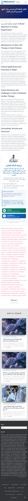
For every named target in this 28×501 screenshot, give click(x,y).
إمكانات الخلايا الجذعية (14, 269)
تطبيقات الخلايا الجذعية (5, 258)
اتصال (5, 487)
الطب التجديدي (19, 241)
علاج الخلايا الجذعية (16, 286)
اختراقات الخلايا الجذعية (5, 260)
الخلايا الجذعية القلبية (15, 230)
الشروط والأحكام (14, 497)
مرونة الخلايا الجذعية (5, 269)
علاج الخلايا (19, 289)
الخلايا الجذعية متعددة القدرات (6, 247)
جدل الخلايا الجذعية (14, 260)
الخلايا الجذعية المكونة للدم (12, 239)
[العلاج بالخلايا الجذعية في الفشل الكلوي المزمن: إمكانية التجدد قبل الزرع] (14, 326)
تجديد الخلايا (22, 230)
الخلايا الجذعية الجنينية (5, 237)
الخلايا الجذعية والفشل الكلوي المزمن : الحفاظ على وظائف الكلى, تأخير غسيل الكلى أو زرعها (13, 407)
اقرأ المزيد (8, 347)
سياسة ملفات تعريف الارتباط (10, 494)
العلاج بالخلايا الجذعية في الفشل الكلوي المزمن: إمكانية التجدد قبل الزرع (12, 340)
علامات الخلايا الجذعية (13, 267)
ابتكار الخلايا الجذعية (5, 267)
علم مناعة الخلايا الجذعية (14, 265)
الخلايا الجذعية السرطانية (6, 230)
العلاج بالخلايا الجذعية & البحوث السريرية (9, 370)
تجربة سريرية (9, 291)
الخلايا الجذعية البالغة (9, 228)
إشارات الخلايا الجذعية (5, 273)
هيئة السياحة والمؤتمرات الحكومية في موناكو (12, 491)
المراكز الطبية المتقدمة (14, 484)
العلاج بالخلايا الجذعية (20, 256)
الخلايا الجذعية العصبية (15, 245)
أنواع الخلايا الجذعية (13, 278)
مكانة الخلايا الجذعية (22, 267)
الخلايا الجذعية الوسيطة (16, 232)
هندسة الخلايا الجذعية (13, 263)
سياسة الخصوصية (20, 494)
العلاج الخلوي (9, 232)
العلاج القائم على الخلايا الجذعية (7, 280)
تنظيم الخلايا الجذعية (22, 269)
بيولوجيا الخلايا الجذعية (14, 258)
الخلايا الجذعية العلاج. (11, 487)
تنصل (22, 491)
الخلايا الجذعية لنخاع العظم (18, 228)
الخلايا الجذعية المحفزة (22, 239)
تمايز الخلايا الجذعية (5, 263)
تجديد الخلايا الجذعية (5, 271)
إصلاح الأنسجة (4, 239)
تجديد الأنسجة (3, 286)
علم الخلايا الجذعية (21, 271)
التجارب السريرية (23, 235)
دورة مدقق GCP (23, 484)
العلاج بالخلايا (3, 232)
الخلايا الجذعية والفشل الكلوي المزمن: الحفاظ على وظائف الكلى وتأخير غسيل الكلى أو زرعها (14, 373)
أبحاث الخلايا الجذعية (5, 241)
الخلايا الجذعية (16, 280)
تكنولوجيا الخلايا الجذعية (14, 273)
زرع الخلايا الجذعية (13, 276)
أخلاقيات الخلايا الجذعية (22, 263)
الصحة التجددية (4, 250)
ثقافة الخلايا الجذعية (22, 260)
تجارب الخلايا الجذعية (5, 278)
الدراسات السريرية (23, 280)
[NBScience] (11, 2)
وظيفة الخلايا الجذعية (5, 265)
